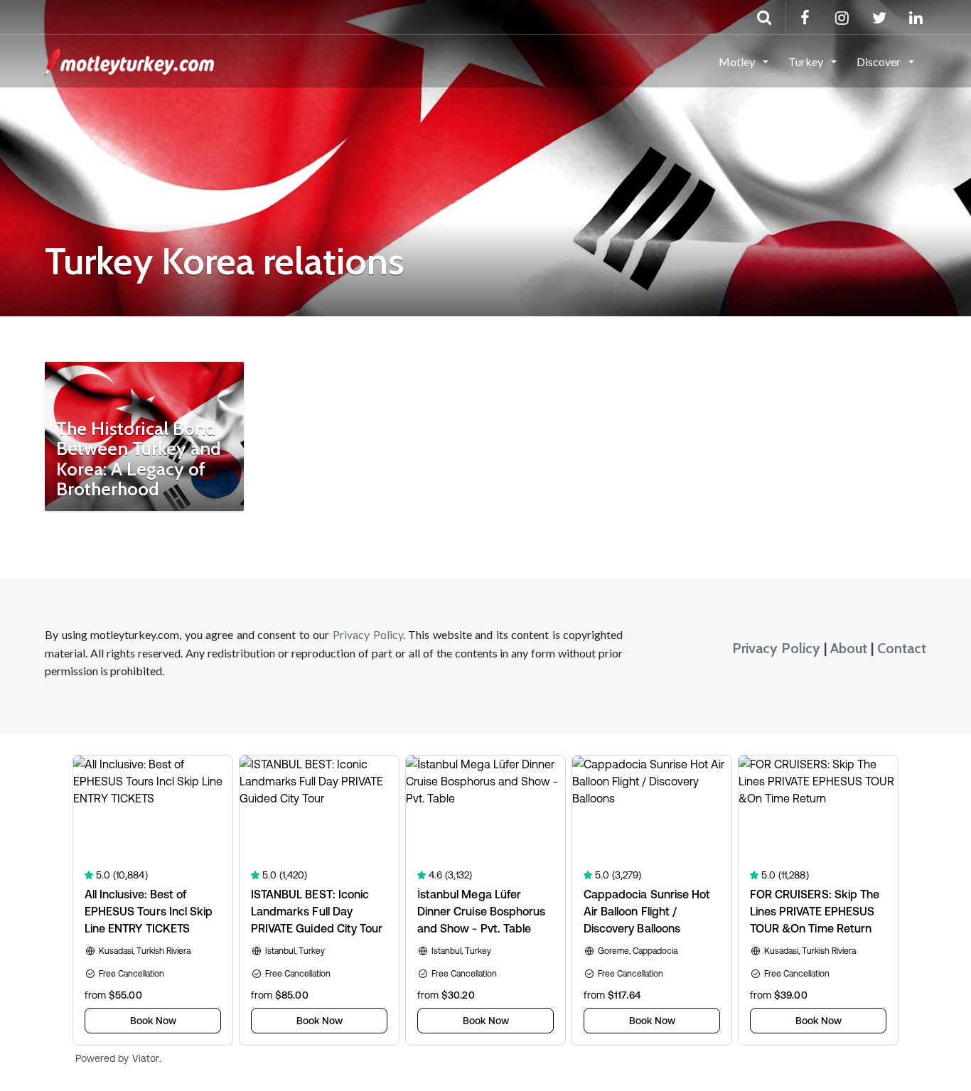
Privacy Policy (368, 634)
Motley (738, 61)
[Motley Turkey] (129, 60)
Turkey (806, 61)
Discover (880, 61)
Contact (901, 648)
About (848, 648)
